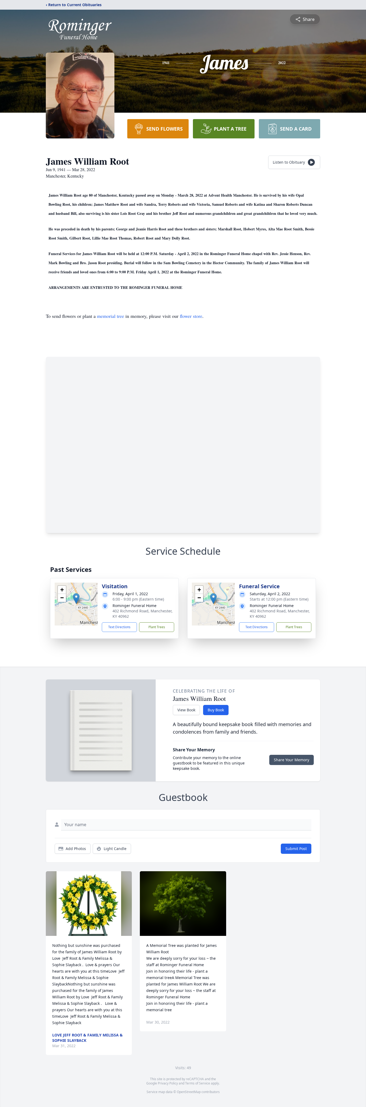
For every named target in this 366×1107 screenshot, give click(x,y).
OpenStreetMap (189, 1092)
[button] (76, 598)
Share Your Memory (291, 759)
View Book (186, 709)
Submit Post (296, 848)
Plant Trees (156, 627)
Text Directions (119, 627)
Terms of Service (197, 1083)
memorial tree (110, 316)
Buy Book (216, 709)
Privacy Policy (168, 1083)
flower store (191, 316)
